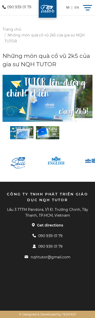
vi (67, 7)
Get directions (50, 225)
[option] (47, 98)
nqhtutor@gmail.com (50, 257)
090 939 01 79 (50, 236)
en (76, 7)
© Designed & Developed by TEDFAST (47, 314)
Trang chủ (12, 29)
